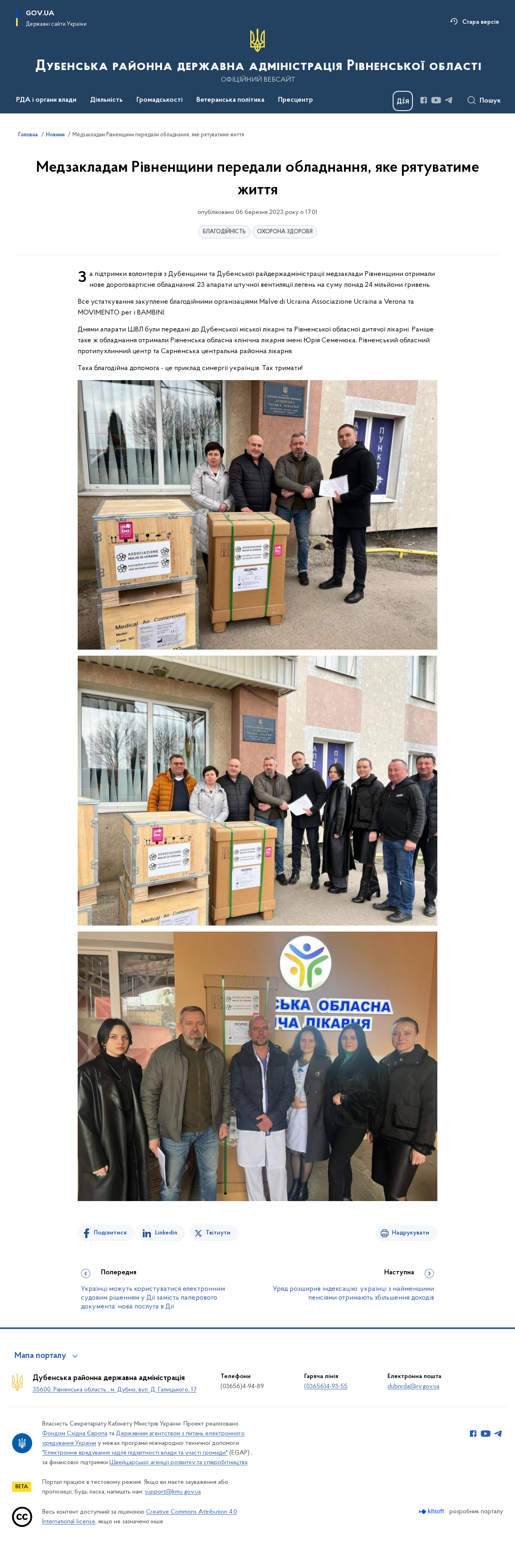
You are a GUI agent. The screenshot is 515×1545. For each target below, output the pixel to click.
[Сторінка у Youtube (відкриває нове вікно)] (436, 100)
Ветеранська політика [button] (230, 100)
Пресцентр (295, 100)
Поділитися (110, 1233)
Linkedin (166, 1233)
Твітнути (218, 1233)
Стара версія (480, 22)
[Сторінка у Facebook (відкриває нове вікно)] (423, 100)
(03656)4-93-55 (326, 1386)
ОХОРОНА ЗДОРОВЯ (285, 232)
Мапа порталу (40, 1356)
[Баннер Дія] (403, 101)
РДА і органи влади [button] (46, 100)
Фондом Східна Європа (74, 1433)
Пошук (490, 101)
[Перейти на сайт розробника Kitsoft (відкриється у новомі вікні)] (432, 1511)
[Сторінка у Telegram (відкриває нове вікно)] (448, 100)
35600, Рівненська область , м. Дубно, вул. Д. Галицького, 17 (114, 1390)
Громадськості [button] (159, 100)
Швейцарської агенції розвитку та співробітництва (178, 1462)
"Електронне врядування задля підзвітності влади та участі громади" (135, 1453)
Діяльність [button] (106, 100)
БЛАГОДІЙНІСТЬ (224, 232)
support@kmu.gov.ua (173, 1492)
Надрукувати (410, 1233)
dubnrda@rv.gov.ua (413, 1386)
